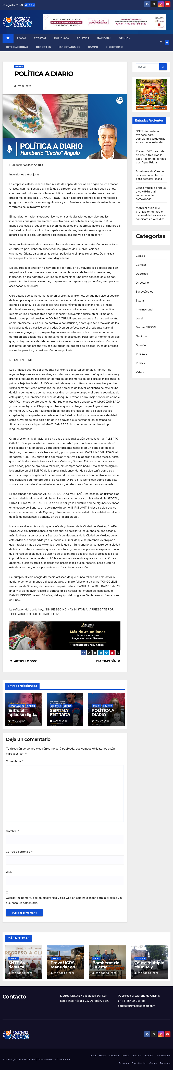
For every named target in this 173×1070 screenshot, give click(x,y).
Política (83, 38)
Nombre (12, 831)
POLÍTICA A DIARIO (103, 712)
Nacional (104, 38)
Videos (140, 372)
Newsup (48, 1059)
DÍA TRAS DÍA (106, 661)
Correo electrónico (19, 851)
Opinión (125, 38)
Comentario (14, 761)
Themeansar (64, 1059)
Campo (93, 47)
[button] (161, 42)
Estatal (40, 38)
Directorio (114, 47)
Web (9, 872)
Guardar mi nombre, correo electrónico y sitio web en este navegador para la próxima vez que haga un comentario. (64, 900)
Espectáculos (69, 47)
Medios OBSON (146, 327)
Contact (141, 264)
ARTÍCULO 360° (25, 661)
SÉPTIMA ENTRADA (60, 712)
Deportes (43, 47)
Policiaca (61, 38)
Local (22, 38)
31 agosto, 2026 (22, 973)
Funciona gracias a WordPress (19, 1059)
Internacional (17, 47)
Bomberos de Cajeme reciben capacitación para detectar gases (150, 175)
